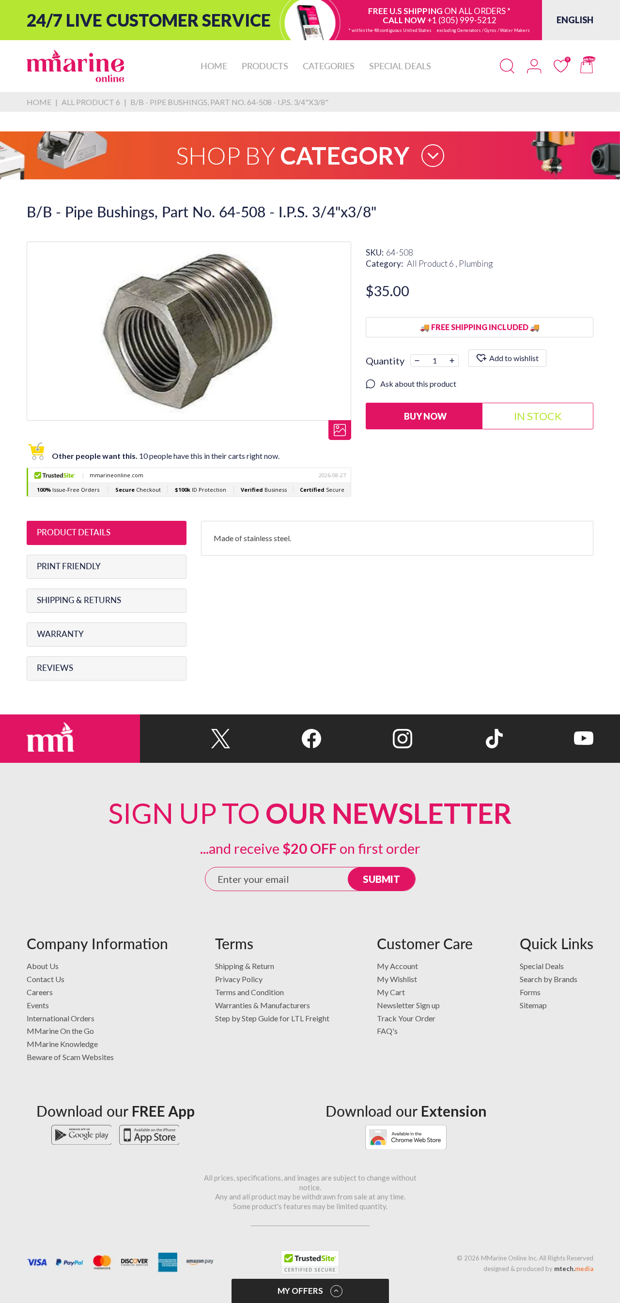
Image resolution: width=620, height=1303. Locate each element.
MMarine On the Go (60, 1030)
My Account (397, 965)
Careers (40, 992)
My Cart (391, 992)
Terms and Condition (249, 992)
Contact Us (45, 979)
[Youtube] (548, 738)
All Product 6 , (433, 263)
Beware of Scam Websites (70, 1056)
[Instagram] (366, 738)
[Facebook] (276, 738)
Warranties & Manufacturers (262, 1005)
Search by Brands (548, 979)
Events (38, 1005)
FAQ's (387, 1030)
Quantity (385, 360)
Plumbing (476, 263)
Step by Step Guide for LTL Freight (272, 1018)
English (575, 20)
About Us (43, 965)
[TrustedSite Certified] (310, 1262)
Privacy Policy (239, 979)
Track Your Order (406, 1018)
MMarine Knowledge (62, 1043)
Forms (530, 992)
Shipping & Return (244, 965)
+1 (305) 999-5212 (461, 20)
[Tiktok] (457, 738)
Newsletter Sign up (408, 1005)
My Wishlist (397, 979)
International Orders (60, 1018)
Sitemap (533, 1005)
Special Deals (542, 965)
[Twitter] (185, 738)
